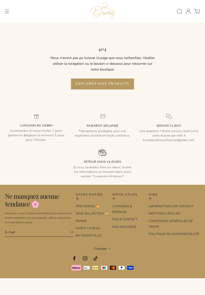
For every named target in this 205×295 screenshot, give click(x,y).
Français (100, 248)
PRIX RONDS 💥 (88, 206)
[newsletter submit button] (69, 232)
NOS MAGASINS (124, 227)
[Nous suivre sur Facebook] (74, 258)
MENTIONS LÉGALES (164, 214)
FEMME (81, 221)
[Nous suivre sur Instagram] (85, 258)
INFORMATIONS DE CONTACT (171, 206)
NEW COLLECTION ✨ (92, 214)
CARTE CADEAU (88, 228)
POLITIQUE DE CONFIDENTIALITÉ (174, 234)
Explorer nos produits (102, 84)
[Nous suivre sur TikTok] (95, 258)
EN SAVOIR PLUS (89, 236)
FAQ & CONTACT (124, 219)
